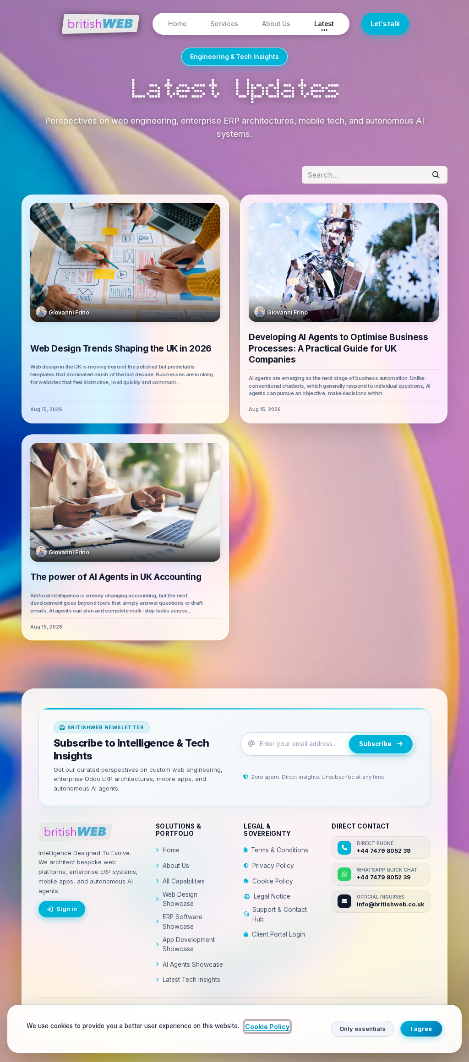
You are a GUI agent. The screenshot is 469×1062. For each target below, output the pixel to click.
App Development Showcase (189, 944)
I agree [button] (421, 1028)
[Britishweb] (90, 832)
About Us (276, 23)
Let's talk (385, 23)
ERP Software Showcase (182, 921)
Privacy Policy (273, 865)
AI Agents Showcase (193, 964)
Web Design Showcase (180, 899)
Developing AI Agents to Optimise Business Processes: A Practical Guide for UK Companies (338, 348)
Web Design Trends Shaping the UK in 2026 (121, 348)
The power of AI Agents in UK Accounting (115, 577)
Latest (324, 23)
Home (177, 23)
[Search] (436, 175)
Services (224, 23)
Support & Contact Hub (279, 914)
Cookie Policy (272, 881)
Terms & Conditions (279, 850)
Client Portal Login (278, 934)
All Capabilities (184, 881)
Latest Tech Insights (191, 979)
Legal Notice (272, 896)
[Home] (100, 24)
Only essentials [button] (362, 1028)
